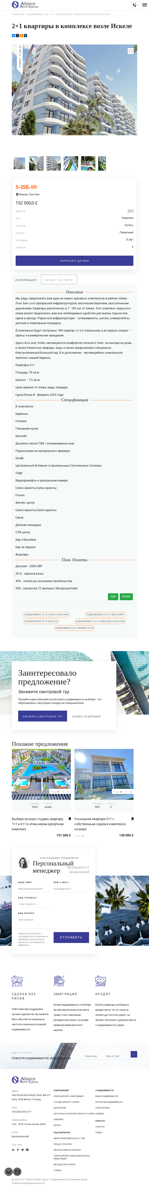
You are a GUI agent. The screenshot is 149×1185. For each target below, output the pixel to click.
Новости (99, 1127)
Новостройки (102, 1108)
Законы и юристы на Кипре (67, 1150)
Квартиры (58, 1120)
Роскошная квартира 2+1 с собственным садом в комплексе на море (100, 824)
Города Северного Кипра (66, 1102)
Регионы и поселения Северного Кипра (74, 1114)
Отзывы (57, 1170)
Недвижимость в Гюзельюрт (106, 615)
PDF (113, 596)
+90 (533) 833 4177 (78, 867)
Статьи (98, 1133)
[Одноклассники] (21, 35)
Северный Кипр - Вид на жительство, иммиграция (72, 1157)
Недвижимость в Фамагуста (74, 628)
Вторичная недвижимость (109, 1102)
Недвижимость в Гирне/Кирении (47, 615)
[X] (17, 35)
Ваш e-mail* (62, 882)
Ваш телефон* (27, 898)
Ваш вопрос (26, 913)
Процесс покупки (63, 1144)
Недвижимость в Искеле (41, 621)
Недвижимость (37, 14)
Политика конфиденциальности (28, 1183)
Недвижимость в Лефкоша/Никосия (100, 621)
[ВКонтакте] (13, 35)
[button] (131, 51)
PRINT (126, 596)
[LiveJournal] (25, 35)
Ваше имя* (25, 882)
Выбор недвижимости (106, 1096)
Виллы (57, 1125)
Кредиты (99, 1114)
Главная (18, 14)
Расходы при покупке (65, 1165)
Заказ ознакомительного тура (69, 1138)
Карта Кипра (60, 1108)
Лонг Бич (34, 194)
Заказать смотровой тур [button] (43, 716)
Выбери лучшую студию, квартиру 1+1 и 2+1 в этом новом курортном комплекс (38, 824)
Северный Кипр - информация (69, 1096)
